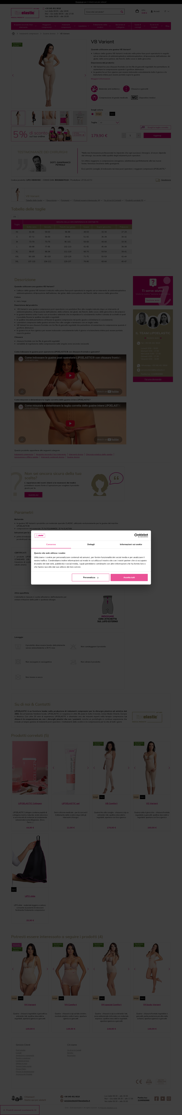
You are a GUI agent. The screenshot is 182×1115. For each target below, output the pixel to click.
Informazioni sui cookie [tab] (131, 544)
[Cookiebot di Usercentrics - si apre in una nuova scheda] (136, 536)
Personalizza (89, 577)
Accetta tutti (129, 577)
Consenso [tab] (51, 544)
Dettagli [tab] (91, 544)
